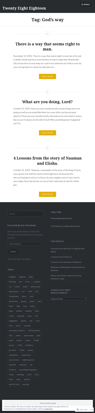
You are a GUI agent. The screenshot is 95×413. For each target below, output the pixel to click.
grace (32, 301)
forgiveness (14, 296)
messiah (27, 325)
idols (37, 311)
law (31, 321)
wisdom (27, 379)
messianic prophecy (17, 330)
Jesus (29, 316)
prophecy (29, 345)
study (11, 374)
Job (36, 316)
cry (10, 286)
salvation (23, 365)
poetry (19, 340)
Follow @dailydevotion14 (61, 218)
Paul (11, 335)
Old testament (34, 330)
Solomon (12, 369)
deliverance (35, 286)
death (25, 286)
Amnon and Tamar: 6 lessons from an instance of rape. (66, 277)
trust (37, 374)
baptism (22, 277)
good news (13, 301)
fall (36, 291)
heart (11, 306)
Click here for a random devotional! (65, 226)
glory (24, 296)
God (31, 296)
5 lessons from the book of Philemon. (66, 262)
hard (39, 301)
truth (11, 379)
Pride (20, 345)
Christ (27, 281)
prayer (11, 345)
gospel (24, 301)
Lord (37, 321)
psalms (30, 350)
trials (29, 374)
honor (32, 306)
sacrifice (12, 365)
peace (18, 335)
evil (23, 291)
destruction (13, 291)
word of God (14, 384)
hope (11, 311)
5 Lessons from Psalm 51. (61, 257)
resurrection (14, 360)
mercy (18, 325)
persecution (29, 335)
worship (25, 384)
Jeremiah (20, 316)
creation (36, 281)
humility (28, 311)
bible (31, 277)
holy (25, 306)
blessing (12, 281)
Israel (11, 316)
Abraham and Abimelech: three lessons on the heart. (68, 268)
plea (38, 335)
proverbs (12, 350)
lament (23, 321)
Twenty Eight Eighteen (24, 8)
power (28, 340)
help (18, 306)
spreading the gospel (27, 369)
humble (19, 311)
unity (18, 379)
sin (31, 365)
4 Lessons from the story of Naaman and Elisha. (67, 250)
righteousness (28, 360)
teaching (20, 374)
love (10, 325)
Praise (36, 340)
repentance (26, 355)
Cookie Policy (48, 409)
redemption (13, 355)
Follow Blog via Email (22, 225)
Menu (87, 4)
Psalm (22, 350)
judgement (13, 321)
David (17, 286)
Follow (13, 251)
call (20, 281)
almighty (12, 277)
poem (11, 340)
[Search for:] (25, 214)
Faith (30, 291)
